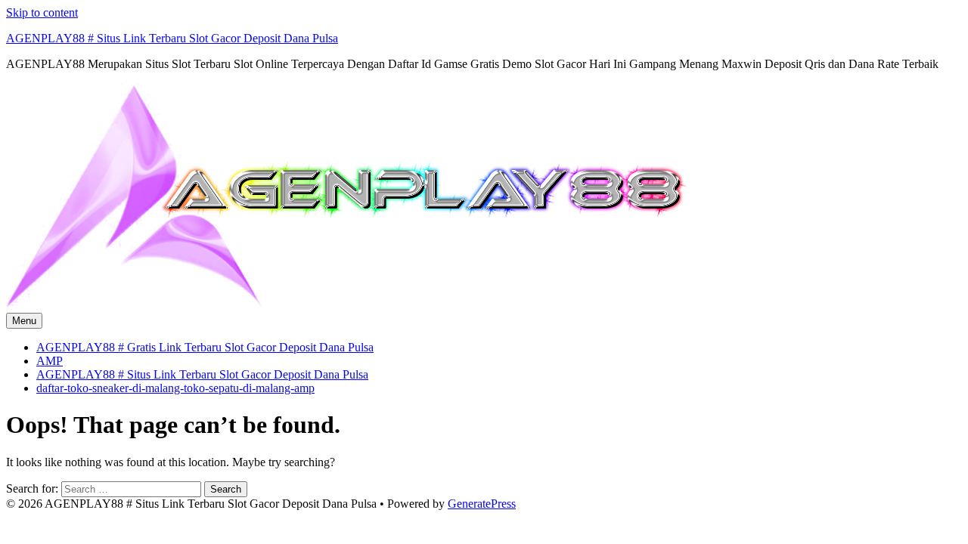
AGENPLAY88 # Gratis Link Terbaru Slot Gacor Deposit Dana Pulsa (205, 347)
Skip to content (42, 12)
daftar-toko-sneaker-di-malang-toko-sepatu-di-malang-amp (175, 388)
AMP (49, 360)
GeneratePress (482, 503)
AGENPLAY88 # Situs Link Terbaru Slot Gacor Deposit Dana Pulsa (172, 38)
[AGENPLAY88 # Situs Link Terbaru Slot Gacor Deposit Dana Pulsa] (346, 305)
